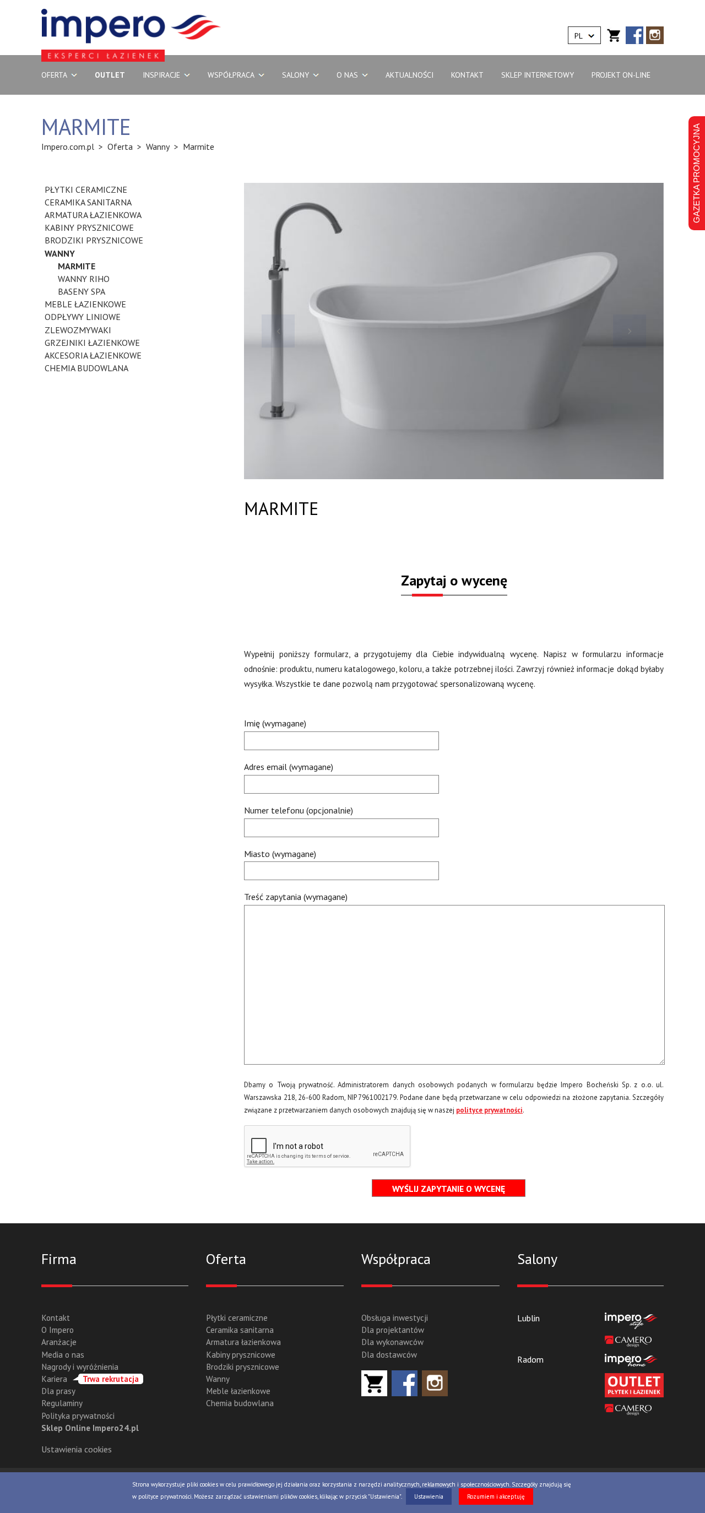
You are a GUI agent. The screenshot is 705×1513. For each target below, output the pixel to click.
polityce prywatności (489, 1110)
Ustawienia (428, 1496)
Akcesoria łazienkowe (93, 355)
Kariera (90, 1379)
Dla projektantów (392, 1330)
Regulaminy (62, 1403)
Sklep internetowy (537, 75)
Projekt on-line (621, 75)
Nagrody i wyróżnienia (79, 1367)
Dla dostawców (389, 1354)
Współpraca (231, 75)
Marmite (76, 266)
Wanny (60, 253)
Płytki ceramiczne (86, 189)
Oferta (54, 75)
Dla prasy (58, 1391)
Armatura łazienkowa (93, 214)
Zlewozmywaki (78, 329)
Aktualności (409, 75)
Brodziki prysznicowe (94, 240)
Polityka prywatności (78, 1416)
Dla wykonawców (392, 1342)
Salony (295, 75)
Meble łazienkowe (85, 304)
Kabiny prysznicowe (89, 227)
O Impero (57, 1330)
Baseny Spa (81, 291)
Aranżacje (59, 1342)
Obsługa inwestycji (394, 1318)
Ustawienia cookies (76, 1449)
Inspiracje (161, 75)
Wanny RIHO (84, 278)
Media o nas (62, 1354)
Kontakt (467, 75)
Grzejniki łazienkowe (92, 342)
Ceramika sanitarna (88, 202)
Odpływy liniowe (83, 316)
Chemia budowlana (86, 367)
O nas (347, 75)
